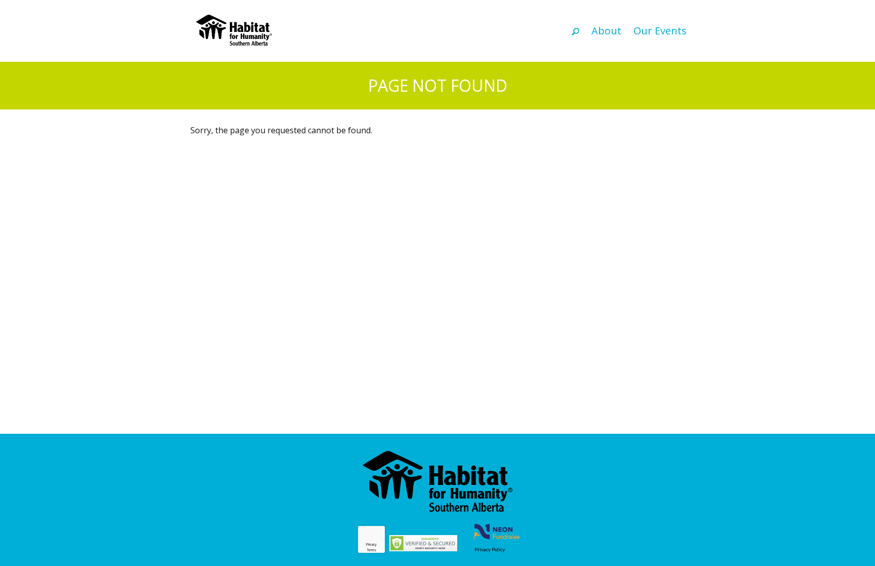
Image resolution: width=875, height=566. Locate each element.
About (606, 30)
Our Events (660, 30)
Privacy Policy (489, 549)
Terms (371, 550)
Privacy (371, 544)
